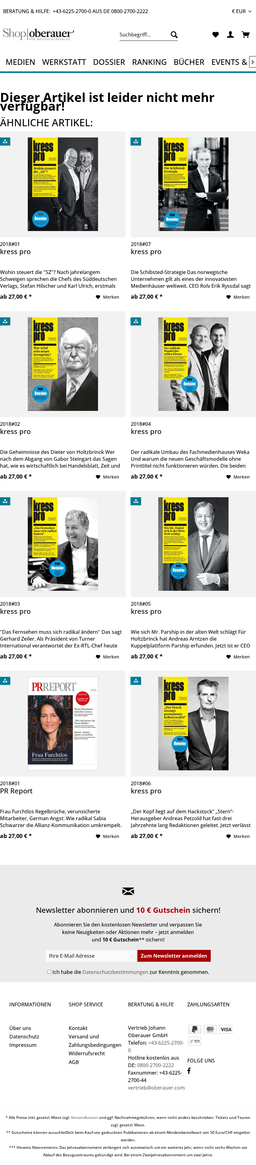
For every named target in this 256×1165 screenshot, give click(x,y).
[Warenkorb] (246, 34)
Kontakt (78, 1028)
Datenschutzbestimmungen (115, 972)
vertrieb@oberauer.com (156, 1087)
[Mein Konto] (230, 34)
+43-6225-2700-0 (72, 11)
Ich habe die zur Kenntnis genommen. (130, 972)
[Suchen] (173, 34)
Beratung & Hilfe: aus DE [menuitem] (75, 11)
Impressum (23, 1045)
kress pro (15, 251)
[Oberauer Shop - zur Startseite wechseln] (38, 36)
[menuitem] (149, 34)
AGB (74, 1062)
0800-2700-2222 (129, 11)
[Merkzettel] (215, 34)
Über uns (20, 1028)
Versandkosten (84, 1117)
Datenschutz (24, 1036)
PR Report (16, 790)
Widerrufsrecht (87, 1053)
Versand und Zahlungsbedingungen (95, 1040)
